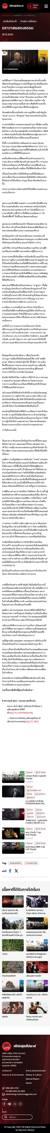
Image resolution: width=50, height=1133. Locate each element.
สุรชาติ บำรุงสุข (41, 772)
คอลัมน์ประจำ (10, 21)
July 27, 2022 (32, 721)
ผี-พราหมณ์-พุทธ (31, 863)
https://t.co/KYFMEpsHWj (20, 712)
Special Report (40, 794)
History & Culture (34, 1074)
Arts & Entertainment (36, 1070)
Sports (29, 1082)
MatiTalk (29, 794)
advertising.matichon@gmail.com (21, 1094)
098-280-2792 (12, 1088)
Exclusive (30, 810)
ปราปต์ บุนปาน (41, 817)
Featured (30, 772)
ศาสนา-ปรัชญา (28, 21)
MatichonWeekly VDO (34, 790)
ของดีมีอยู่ (30, 813)
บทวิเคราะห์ (30, 817)
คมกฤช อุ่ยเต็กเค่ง (15, 863)
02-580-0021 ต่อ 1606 (15, 1091)
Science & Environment (13, 1074)
